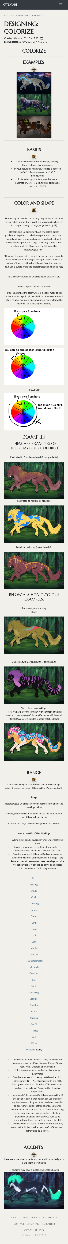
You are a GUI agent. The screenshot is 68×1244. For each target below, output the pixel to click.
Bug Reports (50, 1217)
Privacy (35, 1217)
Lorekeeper (49, 1224)
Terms (24, 1217)
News (40, 1230)
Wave (34, 1043)
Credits (28, 1230)
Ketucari (10, 5)
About (15, 1217)
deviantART (33, 1224)
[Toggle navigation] (60, 5)
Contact (18, 1224)
